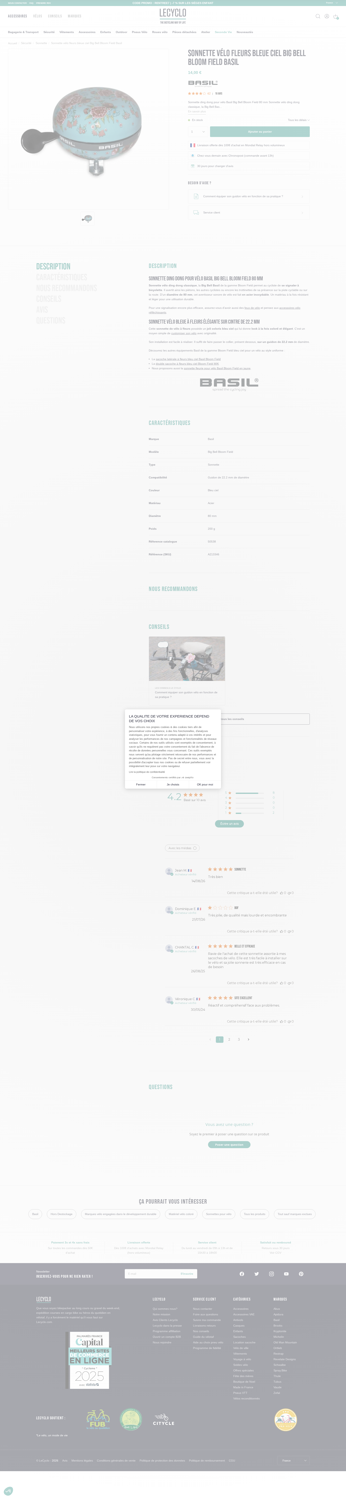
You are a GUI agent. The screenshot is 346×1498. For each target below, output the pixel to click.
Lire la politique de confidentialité (147, 772)
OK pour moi (205, 784)
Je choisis (173, 784)
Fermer (141, 784)
